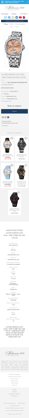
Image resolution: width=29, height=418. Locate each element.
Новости (14, 385)
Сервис (17, 27)
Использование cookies (14, 405)
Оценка (14, 391)
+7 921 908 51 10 (24, 13)
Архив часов (14, 378)
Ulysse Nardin (14, 82)
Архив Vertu (14, 381)
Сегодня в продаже (14, 374)
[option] (14, 49)
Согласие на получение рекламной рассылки (14, 410)
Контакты (14, 13)
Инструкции (14, 383)
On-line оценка (4, 13)
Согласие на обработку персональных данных (14, 408)
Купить (14, 111)
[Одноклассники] (5, 117)
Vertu (12, 24)
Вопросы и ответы (14, 394)
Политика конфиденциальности (10, 403)
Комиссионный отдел (14, 376)
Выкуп (12, 27)
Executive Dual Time (22, 82)
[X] (8, 117)
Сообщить (5, 125)
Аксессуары (20, 24)
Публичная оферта (22, 403)
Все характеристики (6, 101)
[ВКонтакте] (3, 117)
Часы (6, 24)
